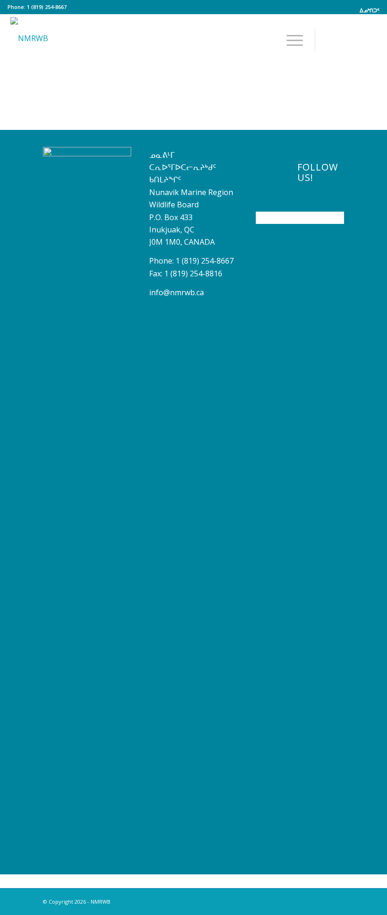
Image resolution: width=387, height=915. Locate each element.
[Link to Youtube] (344, 40)
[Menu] (290, 40)
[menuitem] (367, 10)
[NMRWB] (29, 35)
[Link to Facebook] (330, 40)
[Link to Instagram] (358, 40)
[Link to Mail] (372, 40)
